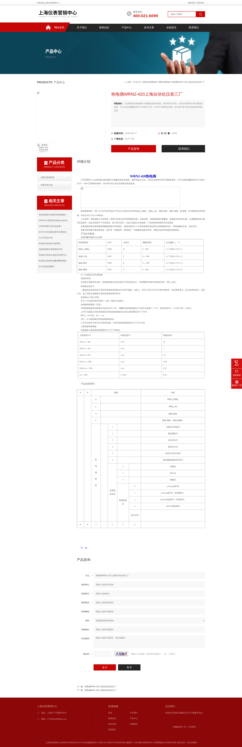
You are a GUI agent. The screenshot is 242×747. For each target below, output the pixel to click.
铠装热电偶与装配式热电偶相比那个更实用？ (54, 215)
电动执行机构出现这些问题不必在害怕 (54, 255)
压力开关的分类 (46, 238)
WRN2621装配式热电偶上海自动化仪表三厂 (54, 220)
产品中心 (127, 27)
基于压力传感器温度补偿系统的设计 (54, 232)
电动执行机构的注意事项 (49, 243)
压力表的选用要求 (46, 266)
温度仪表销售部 (150, 82)
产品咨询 (133, 148)
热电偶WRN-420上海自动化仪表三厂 (101, 686)
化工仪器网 (192, 742)
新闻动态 (104, 27)
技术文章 (149, 27)
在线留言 (171, 27)
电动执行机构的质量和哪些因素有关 (54, 261)
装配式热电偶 (164, 82)
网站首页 (59, 27)
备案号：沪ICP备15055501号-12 (140, 742)
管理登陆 (159, 742)
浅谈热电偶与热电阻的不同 (50, 249)
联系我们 (200, 3)
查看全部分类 (47, 185)
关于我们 (82, 27)
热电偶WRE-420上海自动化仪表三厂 (101, 690)
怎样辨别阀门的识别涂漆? (50, 226)
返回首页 (191, 3)
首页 (129, 82)
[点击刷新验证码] (121, 654)
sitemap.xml (170, 742)
